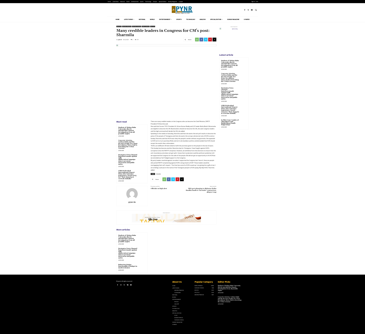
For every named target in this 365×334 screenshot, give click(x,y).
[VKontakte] (127, 285)
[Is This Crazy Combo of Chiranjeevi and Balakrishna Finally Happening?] (243, 122)
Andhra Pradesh (126, 26)
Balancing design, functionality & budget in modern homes (127, 266)
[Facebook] (244, 10)
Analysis (119, 26)
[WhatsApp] (197, 39)
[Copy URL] (214, 39)
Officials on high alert (159, 188)
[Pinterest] (210, 39)
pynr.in (120, 39)
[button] (256, 10)
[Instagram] (121, 285)
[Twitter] (248, 10)
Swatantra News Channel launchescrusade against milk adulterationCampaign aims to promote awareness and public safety (127, 159)
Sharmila (158, 174)
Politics (152, 26)
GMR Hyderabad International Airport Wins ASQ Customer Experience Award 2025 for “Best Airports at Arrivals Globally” (127, 175)
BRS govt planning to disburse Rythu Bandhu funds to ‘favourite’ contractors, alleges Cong (201, 190)
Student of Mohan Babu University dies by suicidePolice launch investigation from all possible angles (127, 131)
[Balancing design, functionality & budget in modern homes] (142, 267)
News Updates (145, 26)
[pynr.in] (132, 194)
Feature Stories (136, 26)
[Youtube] (252, 10)
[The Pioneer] (182, 9)
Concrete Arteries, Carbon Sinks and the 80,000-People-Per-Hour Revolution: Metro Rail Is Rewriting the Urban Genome (128, 144)
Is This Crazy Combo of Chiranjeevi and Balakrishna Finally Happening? (230, 122)
